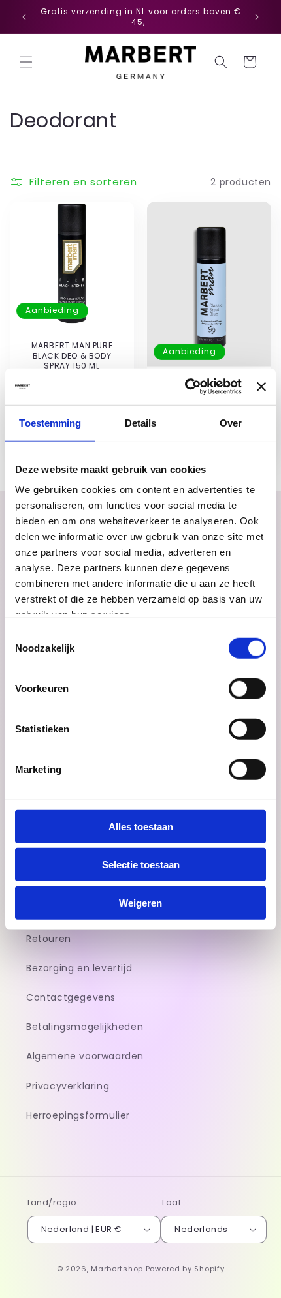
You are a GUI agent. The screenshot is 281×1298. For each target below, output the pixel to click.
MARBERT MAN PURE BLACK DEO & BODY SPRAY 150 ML (72, 355)
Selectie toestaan (141, 864)
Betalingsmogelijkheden (84, 1026)
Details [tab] (141, 422)
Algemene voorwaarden (85, 1056)
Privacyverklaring (67, 1086)
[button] (26, 62)
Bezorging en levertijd (79, 967)
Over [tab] (231, 422)
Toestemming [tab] (50, 422)
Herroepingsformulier (78, 1115)
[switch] (247, 688)
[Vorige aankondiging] (24, 17)
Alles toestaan (140, 826)
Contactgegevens (71, 997)
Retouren (48, 938)
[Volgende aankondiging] (256, 17)
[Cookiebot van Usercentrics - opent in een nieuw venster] (185, 386)
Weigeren (140, 902)
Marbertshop (117, 1268)
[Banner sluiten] (261, 386)
